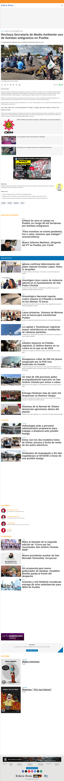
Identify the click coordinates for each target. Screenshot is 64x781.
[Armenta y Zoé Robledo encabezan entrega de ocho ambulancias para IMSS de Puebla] (11, 584)
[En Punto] (3, 530)
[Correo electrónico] (13, 85)
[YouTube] (29, 771)
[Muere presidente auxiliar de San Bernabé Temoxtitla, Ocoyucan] (11, 558)
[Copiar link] (17, 85)
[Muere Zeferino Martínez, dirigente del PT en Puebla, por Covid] (11, 245)
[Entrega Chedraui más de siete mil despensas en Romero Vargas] (11, 396)
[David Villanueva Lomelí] (3, 510)
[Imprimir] (19, 85)
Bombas (16, 203)
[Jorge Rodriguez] (3, 523)
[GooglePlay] (41, 771)
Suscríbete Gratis (32, 650)
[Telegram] (11, 85)
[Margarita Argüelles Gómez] (3, 517)
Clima (22, 203)
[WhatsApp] (8, 85)
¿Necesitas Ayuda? (32, 768)
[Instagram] (32, 771)
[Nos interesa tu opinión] (32, 759)
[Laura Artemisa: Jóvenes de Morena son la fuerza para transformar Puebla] (11, 316)
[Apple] (38, 771)
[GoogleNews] (35, 771)
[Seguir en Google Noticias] (62, 85)
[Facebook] (2, 85)
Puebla (9, 203)
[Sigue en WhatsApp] (60, 85)
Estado (3, 203)
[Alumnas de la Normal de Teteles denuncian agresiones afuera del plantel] (11, 410)
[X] (5, 85)
